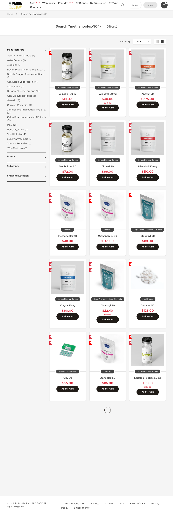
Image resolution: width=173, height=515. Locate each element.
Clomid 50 (108, 166)
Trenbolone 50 (67, 166)
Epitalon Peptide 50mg (147, 377)
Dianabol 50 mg (147, 166)
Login (135, 5)
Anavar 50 (147, 94)
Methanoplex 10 (67, 236)
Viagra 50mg (67, 305)
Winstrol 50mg (108, 94)
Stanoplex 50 (107, 377)
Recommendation (75, 503)
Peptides (65, 3)
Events (95, 503)
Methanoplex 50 (107, 236)
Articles (109, 503)
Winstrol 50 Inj (68, 94)
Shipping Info (82, 507)
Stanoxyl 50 (148, 236)
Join (150, 5)
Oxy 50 (67, 377)
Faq (122, 503)
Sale (35, 3)
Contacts (35, 7)
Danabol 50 (147, 305)
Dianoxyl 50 (108, 305)
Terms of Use (137, 503)
